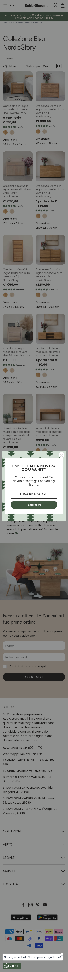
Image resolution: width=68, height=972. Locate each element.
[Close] (61, 455)
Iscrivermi (34, 505)
